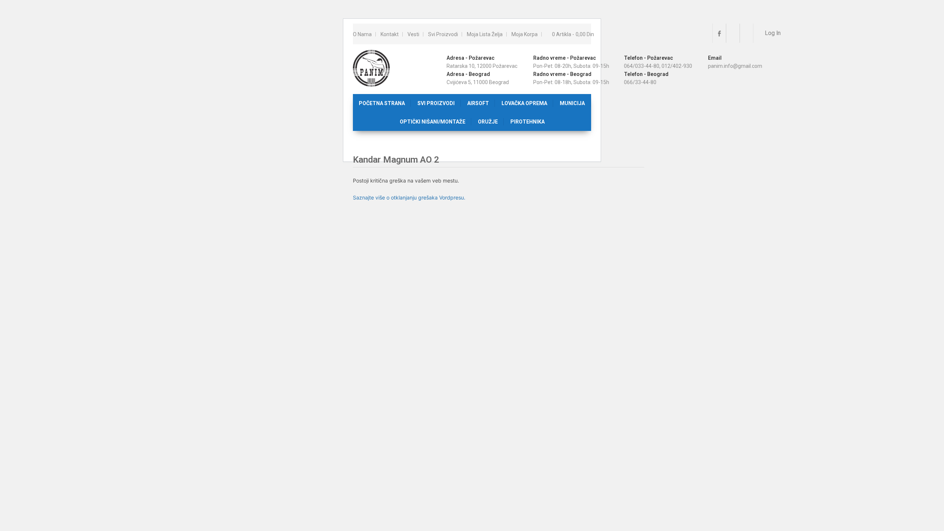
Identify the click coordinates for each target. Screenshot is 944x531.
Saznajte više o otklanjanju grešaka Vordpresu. (409, 197)
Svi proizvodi (443, 34)
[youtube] (746, 33)
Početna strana (382, 103)
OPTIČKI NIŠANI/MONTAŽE (432, 122)
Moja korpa (524, 34)
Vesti (413, 34)
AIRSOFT (478, 103)
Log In (772, 33)
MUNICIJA (572, 103)
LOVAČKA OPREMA (524, 103)
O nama (362, 34)
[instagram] (733, 33)
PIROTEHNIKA (527, 122)
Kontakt (390, 34)
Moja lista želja (485, 34)
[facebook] (719, 33)
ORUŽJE (488, 122)
